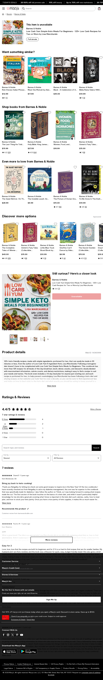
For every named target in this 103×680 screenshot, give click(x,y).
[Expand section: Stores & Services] (51, 574)
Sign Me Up (51, 599)
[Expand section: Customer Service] (51, 561)
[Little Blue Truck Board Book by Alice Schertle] (49, 232)
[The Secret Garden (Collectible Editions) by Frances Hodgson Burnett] (87, 232)
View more (51, 386)
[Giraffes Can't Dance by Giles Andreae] (68, 232)
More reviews (51, 540)
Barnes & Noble (20, 14)
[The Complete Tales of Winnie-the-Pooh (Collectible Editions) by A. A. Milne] (10, 232)
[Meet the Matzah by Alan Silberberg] (40, 70)
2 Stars (5, 433)
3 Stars (5, 428)
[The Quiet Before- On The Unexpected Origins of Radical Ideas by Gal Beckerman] (14, 179)
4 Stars (5, 424)
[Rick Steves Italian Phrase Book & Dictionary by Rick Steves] (14, 70)
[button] (26, 308)
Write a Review (95, 409)
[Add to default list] (23, 57)
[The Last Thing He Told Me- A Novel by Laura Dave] (14, 125)
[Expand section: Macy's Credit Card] (51, 568)
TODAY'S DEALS (10, 3)
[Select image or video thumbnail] (13, 339)
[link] (14, 92)
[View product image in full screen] (5, 329)
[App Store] (9, 651)
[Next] (48, 339)
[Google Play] (28, 651)
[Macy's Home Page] (13, 8)
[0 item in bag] (99, 8)
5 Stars (5, 419)
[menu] (3, 8)
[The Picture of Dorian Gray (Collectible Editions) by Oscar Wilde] (65, 179)
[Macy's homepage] (3, 14)
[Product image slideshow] (26, 302)
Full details (32, 39)
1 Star (5, 437)
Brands (9, 14)
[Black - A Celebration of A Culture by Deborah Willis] (65, 70)
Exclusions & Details (18, 620)
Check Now (31, 620)
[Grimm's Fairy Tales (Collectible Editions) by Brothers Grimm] (91, 125)
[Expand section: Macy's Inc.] (51, 581)
